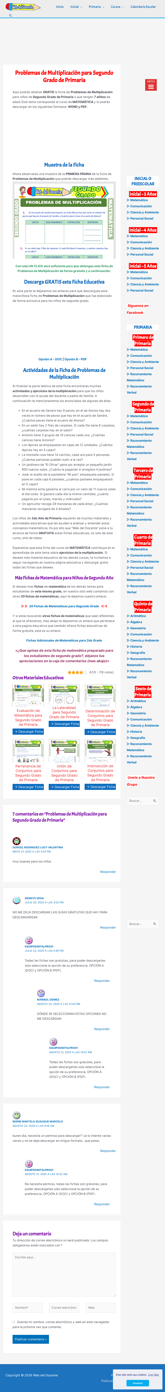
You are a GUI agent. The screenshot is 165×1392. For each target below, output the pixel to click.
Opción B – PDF (75, 359)
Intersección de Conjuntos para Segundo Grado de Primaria (100, 773)
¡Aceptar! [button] (138, 1383)
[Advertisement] (82, 40)
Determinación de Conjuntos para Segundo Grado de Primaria (100, 718)
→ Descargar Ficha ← (31, 732)
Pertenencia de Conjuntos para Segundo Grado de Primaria (28, 773)
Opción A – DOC (50, 359)
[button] (11, 16)
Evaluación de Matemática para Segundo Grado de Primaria (28, 718)
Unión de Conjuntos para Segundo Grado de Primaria (64, 773)
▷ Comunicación (139, 206)
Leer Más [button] (153, 1374)
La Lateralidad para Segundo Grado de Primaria (64, 712)
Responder (108, 872)
